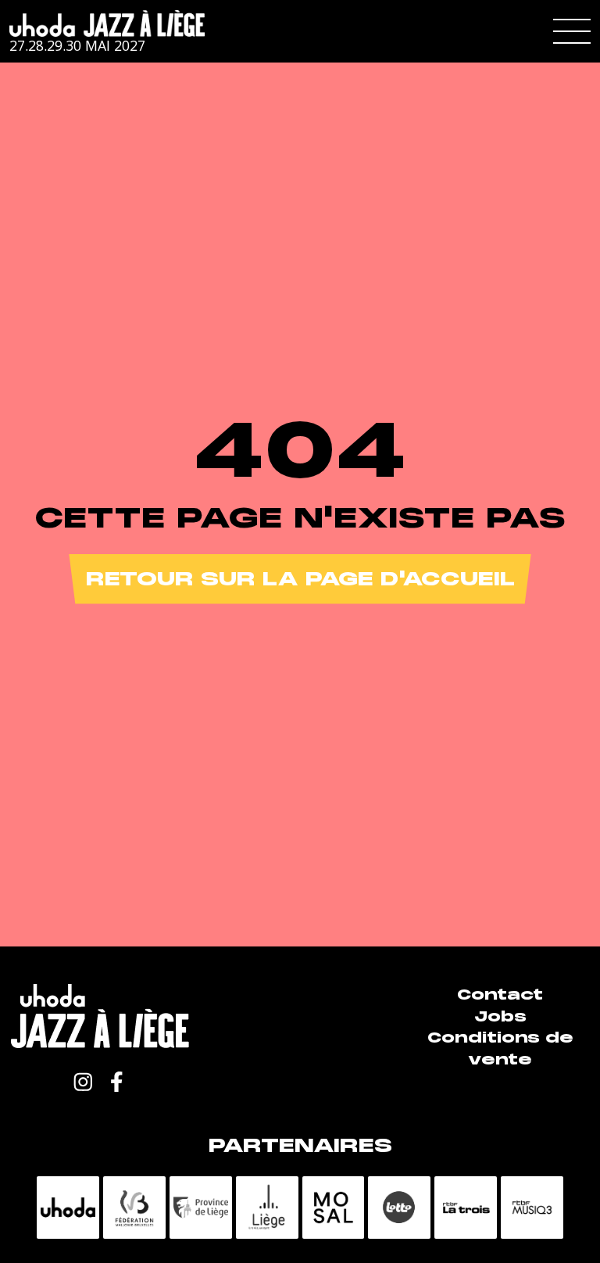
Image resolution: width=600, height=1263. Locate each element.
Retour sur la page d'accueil (300, 579)
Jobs (500, 1016)
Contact (500, 995)
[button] (572, 31)
